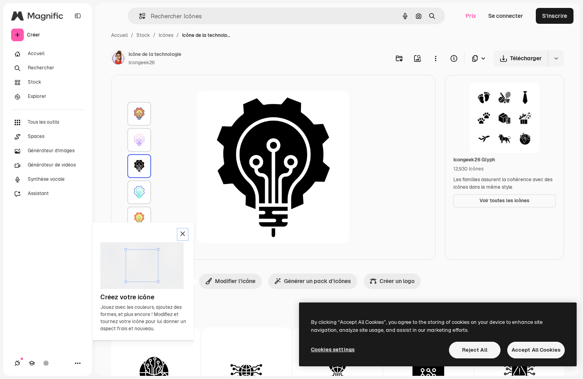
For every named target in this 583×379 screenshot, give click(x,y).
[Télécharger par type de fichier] (479, 58)
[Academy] (31, 363)
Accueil (119, 35)
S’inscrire (554, 15)
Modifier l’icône (235, 281)
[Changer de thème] (46, 363)
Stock (143, 35)
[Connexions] (17, 363)
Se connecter (505, 15)
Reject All (474, 349)
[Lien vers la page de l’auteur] (118, 58)
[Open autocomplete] (139, 16)
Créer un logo (397, 281)
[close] (182, 234)
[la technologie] (139, 114)
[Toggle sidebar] (77, 16)
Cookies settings (333, 349)
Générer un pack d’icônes (317, 281)
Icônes (166, 35)
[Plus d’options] (435, 58)
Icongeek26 (141, 62)
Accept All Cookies (536, 349)
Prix (471, 15)
